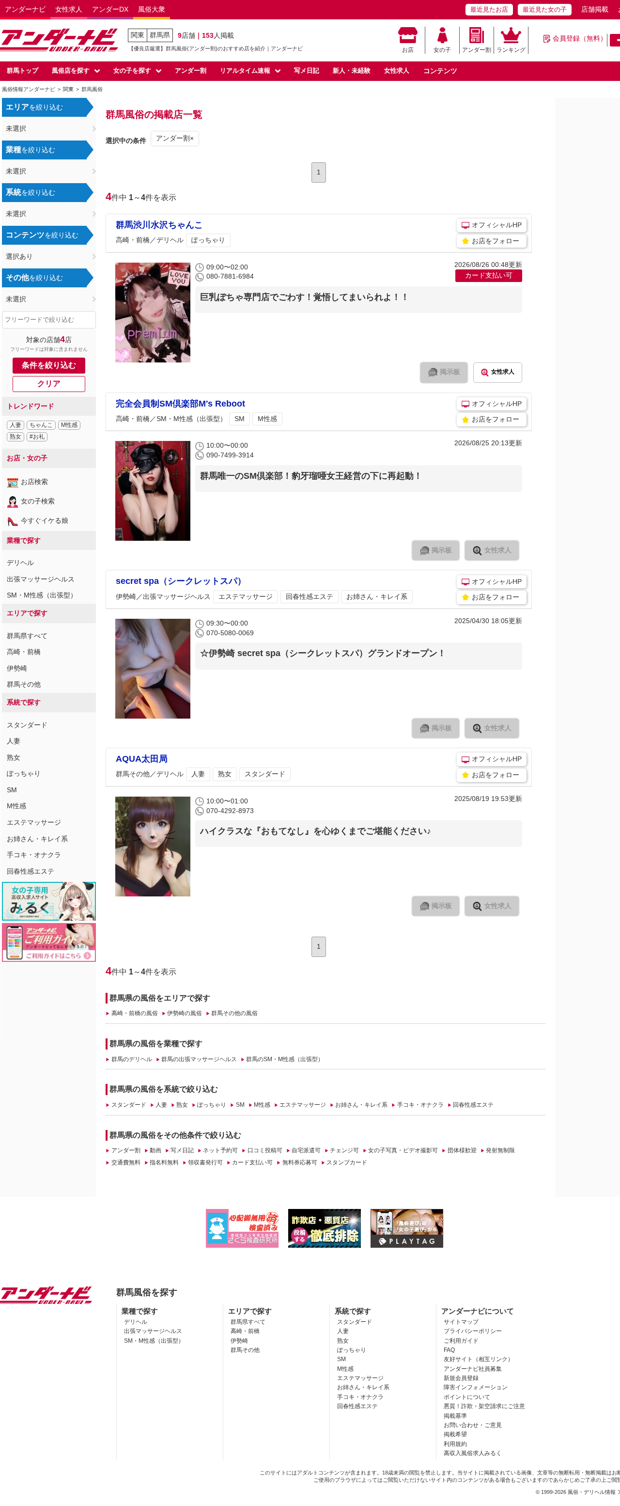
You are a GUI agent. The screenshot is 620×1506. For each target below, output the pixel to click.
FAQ (449, 1350)
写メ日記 (306, 70)
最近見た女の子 (545, 9)
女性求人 (68, 9)
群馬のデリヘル (131, 1059)
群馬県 (160, 35)
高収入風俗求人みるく (473, 1453)
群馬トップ (22, 70)
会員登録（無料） (580, 38)
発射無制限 (500, 1150)
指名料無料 (164, 1162)
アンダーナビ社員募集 (473, 1368)
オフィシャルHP (497, 225)
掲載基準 (455, 1415)
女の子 (442, 50)
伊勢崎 (17, 668)
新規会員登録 (461, 1378)
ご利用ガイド (461, 1340)
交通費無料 (125, 1162)
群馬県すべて (27, 636)
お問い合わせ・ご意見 (473, 1425)
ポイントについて (467, 1397)
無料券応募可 (299, 1162)
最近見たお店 (489, 9)
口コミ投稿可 (265, 1150)
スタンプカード (346, 1162)
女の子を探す (132, 70)
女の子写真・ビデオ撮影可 (403, 1150)
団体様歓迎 (462, 1150)
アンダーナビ (25, 9)
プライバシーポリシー (473, 1331)
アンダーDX (110, 9)
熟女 (15, 436)
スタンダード (27, 725)
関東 (137, 35)
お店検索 (34, 482)
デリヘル (20, 562)
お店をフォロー (495, 241)
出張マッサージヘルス (41, 579)
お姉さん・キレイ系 (37, 839)
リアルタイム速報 (245, 70)
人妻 (15, 425)
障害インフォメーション (476, 1387)
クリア (49, 383)
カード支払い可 (252, 1162)
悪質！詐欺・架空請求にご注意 (484, 1406)
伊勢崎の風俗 (184, 1013)
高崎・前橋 (24, 652)
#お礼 (37, 436)
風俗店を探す (71, 70)
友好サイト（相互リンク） (478, 1359)
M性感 (69, 425)
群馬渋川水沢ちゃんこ (159, 225)
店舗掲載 (594, 9)
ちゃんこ (41, 425)
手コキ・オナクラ (34, 855)
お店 (408, 50)
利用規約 (455, 1444)
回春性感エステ (30, 871)
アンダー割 (476, 50)
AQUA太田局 (142, 759)
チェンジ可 (344, 1150)
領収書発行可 (205, 1162)
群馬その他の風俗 (234, 1013)
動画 (155, 1150)
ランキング (511, 50)
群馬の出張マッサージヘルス (199, 1059)
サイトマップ (461, 1321)
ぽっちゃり (24, 773)
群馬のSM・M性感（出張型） (285, 1059)
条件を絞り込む (49, 365)
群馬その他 (24, 684)
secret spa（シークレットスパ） (181, 581)
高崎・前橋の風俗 (134, 1013)
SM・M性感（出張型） (42, 595)
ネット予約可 (220, 1150)
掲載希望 (455, 1434)
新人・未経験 (352, 70)
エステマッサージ (34, 822)
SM (12, 790)
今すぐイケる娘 (44, 520)
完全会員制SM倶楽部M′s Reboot (180, 403)
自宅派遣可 (306, 1150)
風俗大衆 (151, 9)
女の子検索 (38, 501)
